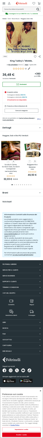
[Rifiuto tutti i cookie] (40, 390)
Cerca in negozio (21, 111)
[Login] (9, 3)
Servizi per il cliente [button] (10, 270)
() (26, 68)
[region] (21, 413)
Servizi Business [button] (9, 276)
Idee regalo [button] (7, 351)
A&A (26, 65)
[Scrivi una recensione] (29, 68)
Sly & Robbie (13, 65)
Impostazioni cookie (21, 429)
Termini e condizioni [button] (11, 287)
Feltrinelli (12, 78)
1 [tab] (21, 51)
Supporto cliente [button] (9, 281)
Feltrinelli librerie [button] (9, 264)
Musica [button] (5, 328)
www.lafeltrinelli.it (11, 234)
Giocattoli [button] (7, 340)
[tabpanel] (21, 37)
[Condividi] (39, 56)
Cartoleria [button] (7, 345)
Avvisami (23, 84)
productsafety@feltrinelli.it (23, 255)
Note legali (7, 201)
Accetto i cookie (21, 435)
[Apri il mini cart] (39, 3)
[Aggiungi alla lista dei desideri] (35, 56)
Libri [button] (4, 322)
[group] (21, 13)
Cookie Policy (14, 425)
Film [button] (4, 334)
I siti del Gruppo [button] (9, 293)
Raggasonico (32, 165)
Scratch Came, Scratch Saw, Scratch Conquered (11, 167)
